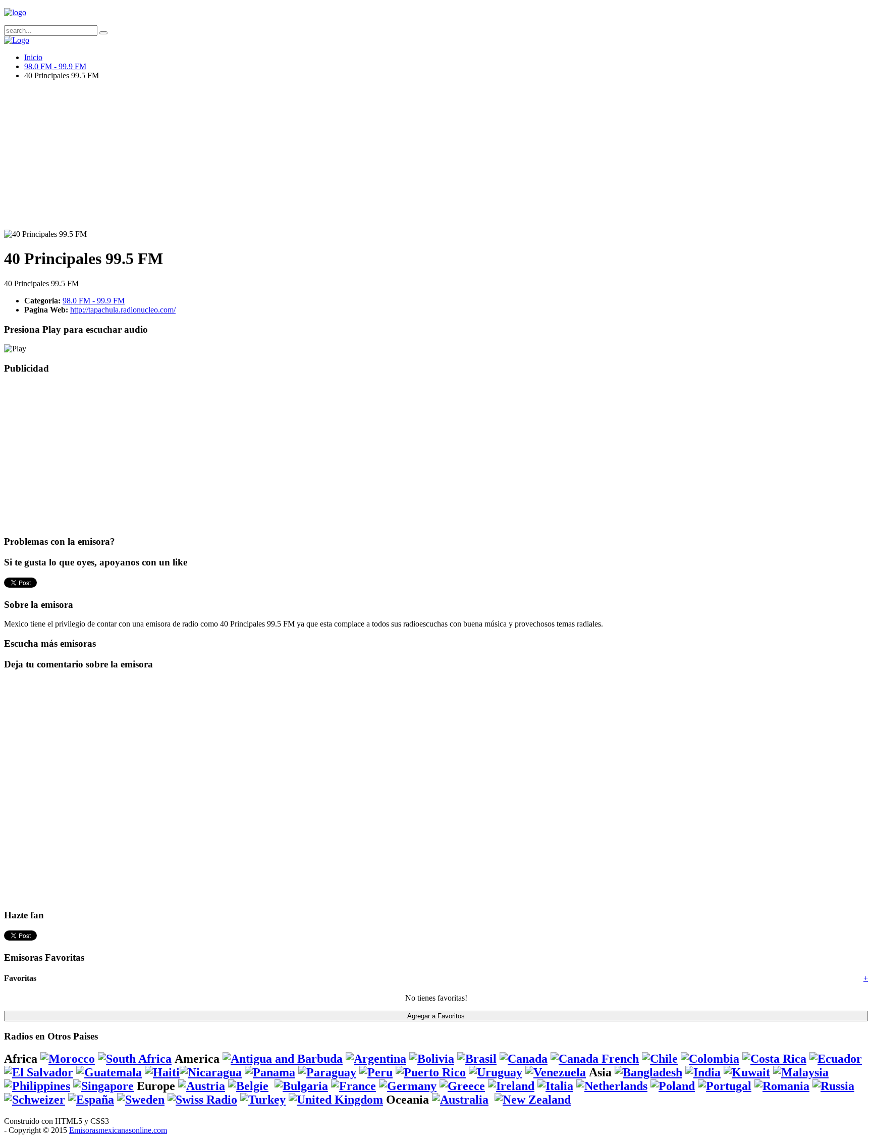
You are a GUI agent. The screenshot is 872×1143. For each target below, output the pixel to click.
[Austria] (201, 1086)
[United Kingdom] (336, 1099)
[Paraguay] (327, 1072)
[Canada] (524, 1058)
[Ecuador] (835, 1058)
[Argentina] (376, 1058)
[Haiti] (162, 1072)
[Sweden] (141, 1099)
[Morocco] (67, 1058)
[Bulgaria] (301, 1086)
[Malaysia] (801, 1072)
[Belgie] (248, 1086)
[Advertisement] (307, 159)
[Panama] (270, 1072)
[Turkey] (263, 1099)
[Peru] (376, 1072)
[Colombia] (710, 1058)
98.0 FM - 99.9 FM (55, 66)
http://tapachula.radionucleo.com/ (123, 309)
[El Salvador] (38, 1072)
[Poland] (672, 1086)
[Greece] (462, 1086)
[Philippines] (37, 1086)
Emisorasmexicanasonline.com (118, 1130)
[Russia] (833, 1086)
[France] (353, 1086)
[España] (91, 1099)
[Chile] (660, 1058)
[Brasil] (477, 1058)
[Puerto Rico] (431, 1072)
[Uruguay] (495, 1072)
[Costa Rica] (774, 1058)
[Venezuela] (555, 1072)
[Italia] (555, 1086)
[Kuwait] (747, 1072)
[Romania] (781, 1086)
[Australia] (460, 1099)
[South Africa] (135, 1058)
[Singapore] (103, 1086)
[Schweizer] (34, 1099)
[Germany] (408, 1086)
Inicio (33, 57)
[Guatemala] (109, 1072)
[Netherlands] (611, 1086)
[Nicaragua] (211, 1072)
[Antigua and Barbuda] (283, 1058)
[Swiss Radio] (202, 1099)
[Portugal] (724, 1086)
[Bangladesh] (648, 1072)
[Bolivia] (431, 1058)
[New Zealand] (533, 1099)
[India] (703, 1072)
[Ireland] (511, 1086)
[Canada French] (595, 1058)
